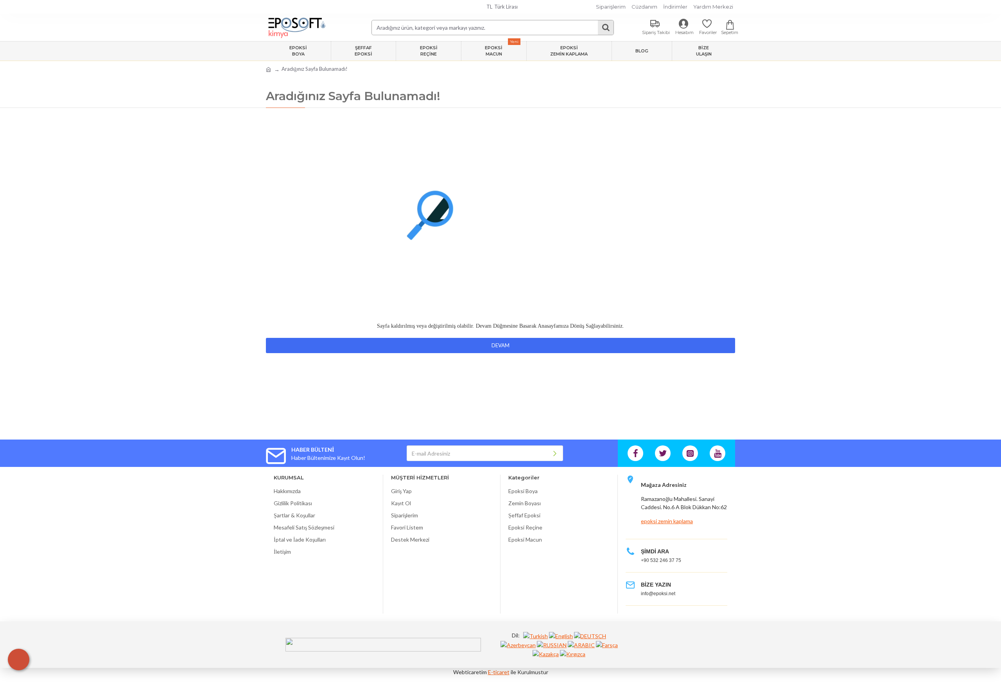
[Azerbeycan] (518, 644)
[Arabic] (581, 644)
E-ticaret (498, 672)
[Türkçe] (535, 635)
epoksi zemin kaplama (667, 521)
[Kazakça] (546, 653)
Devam (500, 345)
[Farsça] (607, 644)
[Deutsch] (590, 635)
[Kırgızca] (572, 653)
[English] (561, 635)
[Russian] (552, 644)
